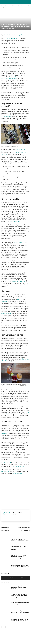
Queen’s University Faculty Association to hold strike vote (20, 611)
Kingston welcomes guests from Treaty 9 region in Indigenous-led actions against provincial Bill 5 (20, 540)
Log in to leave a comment (15, 577)
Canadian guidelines (11, 38)
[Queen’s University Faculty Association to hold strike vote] (5, 613)
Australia (4, 301)
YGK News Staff (17, 512)
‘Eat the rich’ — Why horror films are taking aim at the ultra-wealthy (19, 557)
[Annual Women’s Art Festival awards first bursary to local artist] (5, 621)
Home (2, 5)
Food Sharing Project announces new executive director (18, 587)
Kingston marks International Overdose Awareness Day (7, 529)
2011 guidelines (6, 116)
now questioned (14, 221)
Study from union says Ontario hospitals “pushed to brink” (20, 603)
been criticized (18, 242)
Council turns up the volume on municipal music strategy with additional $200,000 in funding (20, 565)
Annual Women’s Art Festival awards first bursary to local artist (19, 621)
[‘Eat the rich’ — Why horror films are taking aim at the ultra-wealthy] (5, 557)
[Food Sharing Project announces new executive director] (5, 588)
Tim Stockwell (8, 35)
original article (17, 473)
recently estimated (18, 281)
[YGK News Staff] (7, 515)
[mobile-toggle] (2, 2)
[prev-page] (2, 627)
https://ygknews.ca (16, 514)
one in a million (6, 313)
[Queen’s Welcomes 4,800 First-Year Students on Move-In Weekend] (5, 549)
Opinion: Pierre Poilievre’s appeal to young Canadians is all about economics (23, 529)
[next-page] (5, 627)
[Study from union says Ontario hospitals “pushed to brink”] (5, 605)
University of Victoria (20, 35)
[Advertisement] (15, 491)
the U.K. (19, 299)
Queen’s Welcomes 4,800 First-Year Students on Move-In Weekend (20, 548)
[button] (29, 2)
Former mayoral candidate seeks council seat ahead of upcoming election (19, 596)
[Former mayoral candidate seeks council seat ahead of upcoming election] (5, 596)
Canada (6, 5)
